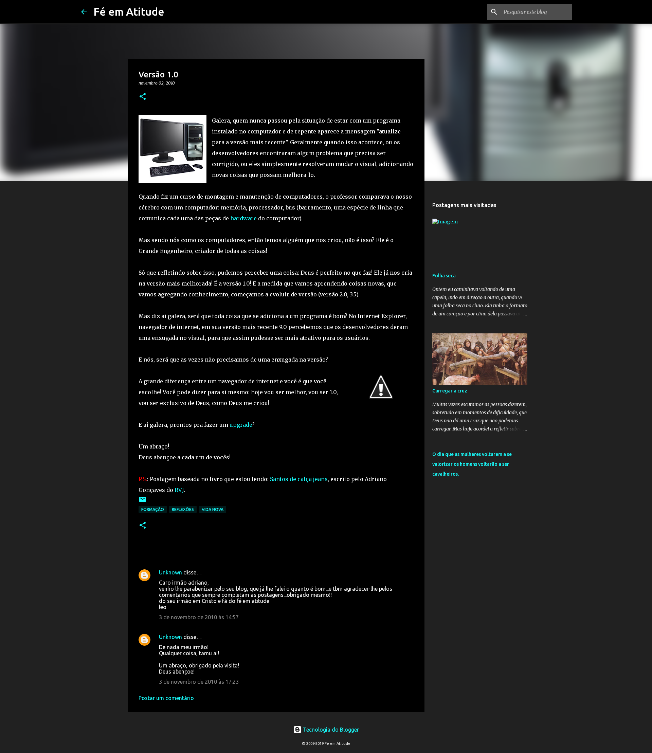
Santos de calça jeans (299, 479)
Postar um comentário (166, 698)
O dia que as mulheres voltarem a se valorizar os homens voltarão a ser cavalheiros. (472, 464)
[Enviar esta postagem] (143, 502)
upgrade (241, 424)
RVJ (179, 489)
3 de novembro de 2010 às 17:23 (199, 682)
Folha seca (444, 275)
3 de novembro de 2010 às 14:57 (199, 617)
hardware (243, 218)
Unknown (170, 572)
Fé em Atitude (128, 11)
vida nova (212, 509)
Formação (152, 509)
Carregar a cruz (449, 390)
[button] (143, 97)
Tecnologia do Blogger (330, 730)
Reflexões (183, 509)
